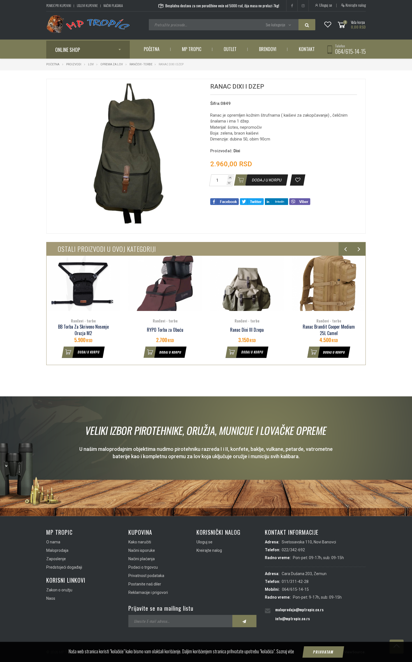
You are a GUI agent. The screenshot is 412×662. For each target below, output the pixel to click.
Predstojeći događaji (64, 567)
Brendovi (267, 49)
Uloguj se (325, 5)
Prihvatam (323, 652)
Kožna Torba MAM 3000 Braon (329, 330)
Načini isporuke (141, 550)
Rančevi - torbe (140, 64)
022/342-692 (293, 550)
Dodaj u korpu (88, 352)
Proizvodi (74, 64)
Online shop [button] (67, 49)
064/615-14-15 (350, 51)
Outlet (230, 49)
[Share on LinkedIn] (276, 201)
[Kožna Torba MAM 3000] (328, 283)
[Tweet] (252, 201)
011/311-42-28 (295, 581)
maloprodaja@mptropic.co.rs (299, 609)
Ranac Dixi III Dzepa (165, 330)
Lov (91, 64)
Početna (151, 49)
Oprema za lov (111, 64)
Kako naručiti (139, 542)
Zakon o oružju (59, 590)
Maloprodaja (57, 550)
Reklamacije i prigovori (148, 592)
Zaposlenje (56, 559)
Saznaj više (285, 651)
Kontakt (307, 49)
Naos (50, 598)
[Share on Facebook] (224, 201)
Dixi (236, 151)
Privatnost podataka (146, 575)
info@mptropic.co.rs (292, 618)
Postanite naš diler (144, 584)
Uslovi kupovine (87, 5)
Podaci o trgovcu (143, 567)
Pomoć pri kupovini (58, 5)
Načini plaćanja (113, 5)
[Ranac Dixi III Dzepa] (165, 283)
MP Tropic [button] (191, 49)
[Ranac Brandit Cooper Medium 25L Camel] (247, 283)
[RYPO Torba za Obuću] (83, 283)
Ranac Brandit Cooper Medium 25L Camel (247, 330)
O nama (53, 542)
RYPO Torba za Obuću (83, 330)
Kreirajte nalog (355, 5)
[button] (185, 88)
